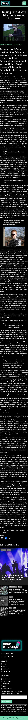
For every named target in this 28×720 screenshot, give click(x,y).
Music (8, 550)
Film (15, 607)
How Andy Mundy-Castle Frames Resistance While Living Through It (17, 611)
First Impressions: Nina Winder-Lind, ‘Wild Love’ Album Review (17, 601)
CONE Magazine (8, 44)
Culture (3, 550)
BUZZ (10, 607)
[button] (24, 3)
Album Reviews (12, 586)
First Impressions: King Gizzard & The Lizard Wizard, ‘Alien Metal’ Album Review (18, 590)
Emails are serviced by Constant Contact (17, 713)
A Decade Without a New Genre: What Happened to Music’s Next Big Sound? (13, 577)
